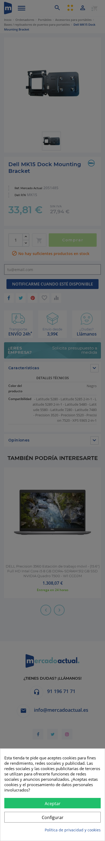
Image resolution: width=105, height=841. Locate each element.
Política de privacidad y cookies (73, 829)
